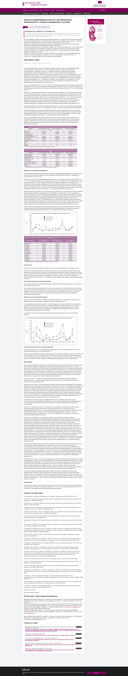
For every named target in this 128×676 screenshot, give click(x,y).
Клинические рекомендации (57, 13)
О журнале (25, 10)
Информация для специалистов (31, 13)
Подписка (46, 10)
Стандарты (69, 13)
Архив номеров (33, 10)
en (103, 2)
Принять (96, 673)
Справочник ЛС (77, 13)
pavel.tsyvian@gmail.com (74, 607)
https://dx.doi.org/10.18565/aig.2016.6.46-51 (39, 27)
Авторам (53, 10)
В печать (41, 10)
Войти (104, 10)
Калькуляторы (86, 13)
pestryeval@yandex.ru (29, 613)
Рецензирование (60, 10)
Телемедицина (44, 13)
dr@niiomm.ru (27, 602)
